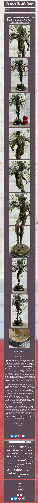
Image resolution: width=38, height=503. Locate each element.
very (30, 467)
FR (21, 495)
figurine (11, 456)
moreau (23, 450)
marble (22, 460)
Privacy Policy (20, 489)
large (17, 447)
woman (11, 464)
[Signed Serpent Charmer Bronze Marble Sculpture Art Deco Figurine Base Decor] (20, 41)
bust (30, 453)
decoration (20, 464)
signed (18, 469)
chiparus (10, 467)
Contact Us (20, 486)
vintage (31, 461)
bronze (11, 460)
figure (20, 457)
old (32, 474)
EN (18, 495)
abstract (16, 450)
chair (29, 447)
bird (9, 453)
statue (15, 452)
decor (23, 446)
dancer (26, 470)
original (18, 466)
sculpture (12, 473)
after (9, 470)
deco (26, 456)
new (26, 453)
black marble (24, 474)
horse (32, 470)
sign (31, 457)
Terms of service (19, 492)
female (21, 454)
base (11, 446)
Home (19, 483)
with (19, 476)
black (28, 463)
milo (9, 450)
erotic (25, 467)
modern (29, 450)
